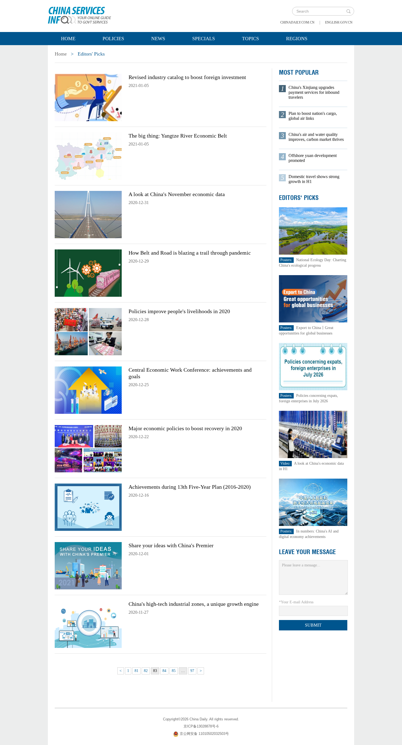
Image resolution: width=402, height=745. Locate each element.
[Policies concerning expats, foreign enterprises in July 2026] (313, 366)
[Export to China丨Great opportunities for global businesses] (313, 298)
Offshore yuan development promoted (313, 158)
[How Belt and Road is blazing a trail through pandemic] (88, 273)
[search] (348, 11)
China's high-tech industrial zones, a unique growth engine (194, 604)
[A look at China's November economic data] (88, 214)
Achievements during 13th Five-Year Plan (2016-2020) (190, 487)
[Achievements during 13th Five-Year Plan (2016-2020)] (88, 507)
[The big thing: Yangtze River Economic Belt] (88, 156)
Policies (113, 38)
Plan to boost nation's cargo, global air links (313, 116)
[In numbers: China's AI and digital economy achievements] (313, 502)
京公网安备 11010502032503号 (204, 734)
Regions (296, 38)
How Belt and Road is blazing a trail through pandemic (190, 253)
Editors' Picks (299, 198)
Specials (203, 38)
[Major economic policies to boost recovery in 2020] (88, 448)
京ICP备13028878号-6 (201, 726)
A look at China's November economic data (177, 194)
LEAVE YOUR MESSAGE (307, 552)
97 (192, 671)
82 (146, 671)
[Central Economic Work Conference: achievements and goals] (88, 390)
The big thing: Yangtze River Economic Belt (178, 136)
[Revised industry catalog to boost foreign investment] (88, 97)
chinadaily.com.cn (297, 22)
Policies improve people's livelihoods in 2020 (179, 311)
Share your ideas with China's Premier (171, 545)
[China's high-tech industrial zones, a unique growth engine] (88, 624)
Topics (250, 38)
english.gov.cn (339, 22)
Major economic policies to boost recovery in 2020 (185, 428)
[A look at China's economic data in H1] (313, 434)
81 (136, 671)
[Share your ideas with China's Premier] (88, 565)
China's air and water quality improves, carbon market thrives (316, 137)
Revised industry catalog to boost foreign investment (187, 77)
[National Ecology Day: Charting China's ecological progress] (313, 231)
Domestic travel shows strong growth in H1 (314, 179)
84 (164, 671)
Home (68, 38)
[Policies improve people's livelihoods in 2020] (88, 331)
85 (174, 671)
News (158, 38)
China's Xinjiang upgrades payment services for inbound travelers (314, 92)
